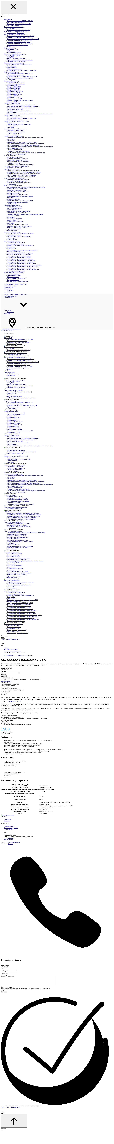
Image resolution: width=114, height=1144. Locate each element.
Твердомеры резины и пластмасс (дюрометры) (20, 164)
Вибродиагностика (9, 372)
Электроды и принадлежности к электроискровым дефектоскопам (26, 152)
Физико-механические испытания (13, 624)
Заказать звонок (15, 329)
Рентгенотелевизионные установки (17, 224)
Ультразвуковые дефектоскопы (16, 242)
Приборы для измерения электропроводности (20, 78)
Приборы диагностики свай (15, 109)
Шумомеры (10, 127)
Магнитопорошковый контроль (13, 531)
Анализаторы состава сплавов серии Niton (19, 40)
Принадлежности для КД (14, 98)
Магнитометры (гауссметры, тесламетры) (19, 182)
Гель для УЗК (11, 247)
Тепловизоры (11, 238)
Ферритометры (11, 184)
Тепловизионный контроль (11, 580)
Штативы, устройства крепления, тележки (19, 226)
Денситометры (11, 220)
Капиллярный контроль (11, 411)
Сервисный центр (9, 826)
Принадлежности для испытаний (16, 278)
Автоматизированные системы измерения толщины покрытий (25, 137)
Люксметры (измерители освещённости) (18, 124)
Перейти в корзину (6, 681)
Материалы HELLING (13, 90)
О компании (7, 310)
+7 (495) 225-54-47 (6, 329)
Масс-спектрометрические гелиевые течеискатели (21, 118)
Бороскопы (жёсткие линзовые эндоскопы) (19, 64)
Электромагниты (12, 203)
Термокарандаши (12, 239)
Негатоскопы (11, 217)
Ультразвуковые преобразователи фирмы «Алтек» (21, 263)
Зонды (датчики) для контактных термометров (20, 233)
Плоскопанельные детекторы (15, 221)
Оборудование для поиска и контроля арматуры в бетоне (23, 106)
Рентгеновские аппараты (14, 206)
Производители (8, 297)
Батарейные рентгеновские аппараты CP (19, 24)
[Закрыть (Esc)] (1, 1128)
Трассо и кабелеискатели (14, 133)
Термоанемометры (12, 125)
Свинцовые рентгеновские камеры (17, 227)
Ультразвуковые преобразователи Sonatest (19, 256)
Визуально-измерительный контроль (14, 380)
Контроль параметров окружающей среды (16, 456)
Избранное (4, 678)
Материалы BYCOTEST (14, 87)
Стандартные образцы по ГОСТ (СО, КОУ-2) (20, 253)
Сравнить (10, 678)
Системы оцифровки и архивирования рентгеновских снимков (25, 214)
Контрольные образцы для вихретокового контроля (22, 76)
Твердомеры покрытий (13, 163)
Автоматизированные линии (15, 244)
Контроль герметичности (11, 448)
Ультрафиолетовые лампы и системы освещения (21, 176)
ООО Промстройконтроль (12, 842)
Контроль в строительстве (11, 435)
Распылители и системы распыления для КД (20, 100)
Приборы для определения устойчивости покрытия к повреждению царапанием (30, 146)
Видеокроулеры (11, 66)
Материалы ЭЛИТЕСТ (13, 97)
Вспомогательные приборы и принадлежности (20, 245)
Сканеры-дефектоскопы (14, 251)
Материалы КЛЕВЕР (13, 95)
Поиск (2, 16)
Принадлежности (12, 112)
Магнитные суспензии (13, 193)
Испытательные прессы (14, 275)
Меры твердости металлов (14, 157)
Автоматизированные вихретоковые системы (20, 73)
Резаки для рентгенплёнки (14, 218)
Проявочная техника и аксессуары (17, 212)
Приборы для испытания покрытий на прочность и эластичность (26, 143)
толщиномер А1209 (14, 701)
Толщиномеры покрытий (14, 149)
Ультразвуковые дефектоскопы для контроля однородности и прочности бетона (30, 113)
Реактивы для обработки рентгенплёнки (18, 211)
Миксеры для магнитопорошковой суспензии (20, 196)
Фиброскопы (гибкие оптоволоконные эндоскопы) (21, 70)
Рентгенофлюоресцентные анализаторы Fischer (20, 36)
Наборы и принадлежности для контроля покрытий (22, 142)
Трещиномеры (11, 79)
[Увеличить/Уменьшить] (5, 1128)
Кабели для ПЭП (12, 248)
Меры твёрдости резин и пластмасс (17, 158)
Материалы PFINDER (13, 101)
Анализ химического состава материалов (15, 357)
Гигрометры (10, 122)
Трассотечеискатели (13, 134)
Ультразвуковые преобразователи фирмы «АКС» (21, 262)
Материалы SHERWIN (13, 92)
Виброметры (11, 51)
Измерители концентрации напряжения (18, 179)
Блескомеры (10, 140)
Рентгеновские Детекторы (14, 25)
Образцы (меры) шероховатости (16, 58)
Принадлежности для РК (14, 229)
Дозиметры (10, 223)
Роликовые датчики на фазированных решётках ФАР (22, 250)
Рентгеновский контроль (11, 552)
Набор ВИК (10, 57)
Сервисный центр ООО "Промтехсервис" (16, 294)
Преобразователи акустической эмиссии (18, 30)
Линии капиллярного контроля (16, 84)
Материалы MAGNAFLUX (15, 91)
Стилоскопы (10, 46)
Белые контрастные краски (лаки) (17, 188)
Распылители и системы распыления (17, 202)
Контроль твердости (10, 495)
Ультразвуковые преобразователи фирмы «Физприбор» (23, 269)
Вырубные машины (13, 274)
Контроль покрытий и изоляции (13, 474)
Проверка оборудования (11, 828)
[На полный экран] (4, 1128)
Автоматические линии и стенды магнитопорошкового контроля (26, 187)
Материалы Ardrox (12, 85)
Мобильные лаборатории (14, 167)
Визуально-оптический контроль (13, 390)
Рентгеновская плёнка (13, 209)
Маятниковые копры (13, 277)
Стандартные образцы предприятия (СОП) (19, 254)
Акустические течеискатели (15, 130)
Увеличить (30, 655)
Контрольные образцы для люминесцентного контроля (23, 170)
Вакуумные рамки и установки (16, 116)
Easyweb (10, 844)
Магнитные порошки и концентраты (17, 191)
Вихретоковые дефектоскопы (15, 75)
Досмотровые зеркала (13, 55)
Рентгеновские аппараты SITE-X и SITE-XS (20, 21)
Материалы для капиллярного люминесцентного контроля (24, 172)
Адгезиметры (11, 139)
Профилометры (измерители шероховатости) (20, 60)
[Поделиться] (2, 1128)
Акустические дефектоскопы (15, 33)
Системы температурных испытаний (17, 281)
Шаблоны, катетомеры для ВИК (16, 61)
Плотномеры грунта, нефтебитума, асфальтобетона (21, 107)
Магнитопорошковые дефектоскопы (17, 194)
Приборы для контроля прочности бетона (19, 110)
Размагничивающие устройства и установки (20, 200)
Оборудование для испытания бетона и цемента (21, 104)
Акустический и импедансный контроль (15, 353)
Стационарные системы (14, 52)
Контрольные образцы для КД (16, 82)
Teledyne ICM (8, 338)
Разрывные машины (13, 280)
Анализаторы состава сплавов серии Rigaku (19, 43)
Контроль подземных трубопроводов (14, 465)
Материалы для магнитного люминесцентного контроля (23, 173)
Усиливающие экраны (13, 215)
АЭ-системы (11, 28)
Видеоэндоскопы (12, 67)
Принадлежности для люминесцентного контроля (21, 175)
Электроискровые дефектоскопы (16, 154)
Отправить (4, 991)
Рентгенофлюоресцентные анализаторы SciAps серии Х (23, 39)
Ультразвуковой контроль (11, 591)
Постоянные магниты (13, 199)
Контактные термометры (14, 235)
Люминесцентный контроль (12, 511)
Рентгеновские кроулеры (14, 208)
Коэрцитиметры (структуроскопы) (17, 181)
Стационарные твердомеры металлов (18, 161)
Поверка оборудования (10, 296)
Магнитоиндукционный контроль (13, 522)
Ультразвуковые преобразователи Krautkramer (20, 259)
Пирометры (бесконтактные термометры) (19, 236)
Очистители (10, 197)
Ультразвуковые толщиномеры (16, 271)
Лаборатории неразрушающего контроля (15, 507)
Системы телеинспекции (14, 69)
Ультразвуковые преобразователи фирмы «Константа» (22, 266)
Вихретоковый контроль (11, 401)
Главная (6, 648)
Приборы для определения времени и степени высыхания (23, 145)
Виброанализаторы (12, 49)
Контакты (7, 313)
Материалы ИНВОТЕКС (14, 94)
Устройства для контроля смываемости (18, 151)
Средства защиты (12, 230)
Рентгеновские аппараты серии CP (17, 22)
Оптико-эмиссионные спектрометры (17, 45)
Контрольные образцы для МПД (16, 190)
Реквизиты (10, 290)
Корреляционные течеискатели (16, 131)
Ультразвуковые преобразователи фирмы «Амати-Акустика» (24, 265)
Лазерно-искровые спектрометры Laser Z (19, 37)
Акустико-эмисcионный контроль (13, 347)
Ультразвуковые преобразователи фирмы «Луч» (20, 268)
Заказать (3, 676)
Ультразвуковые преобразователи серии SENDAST (21, 260)
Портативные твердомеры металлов (17, 160)
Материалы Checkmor (13, 88)
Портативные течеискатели (15, 119)
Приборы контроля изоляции (15, 148)
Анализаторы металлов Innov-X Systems (18, 42)
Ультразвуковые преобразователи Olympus (19, 257)
